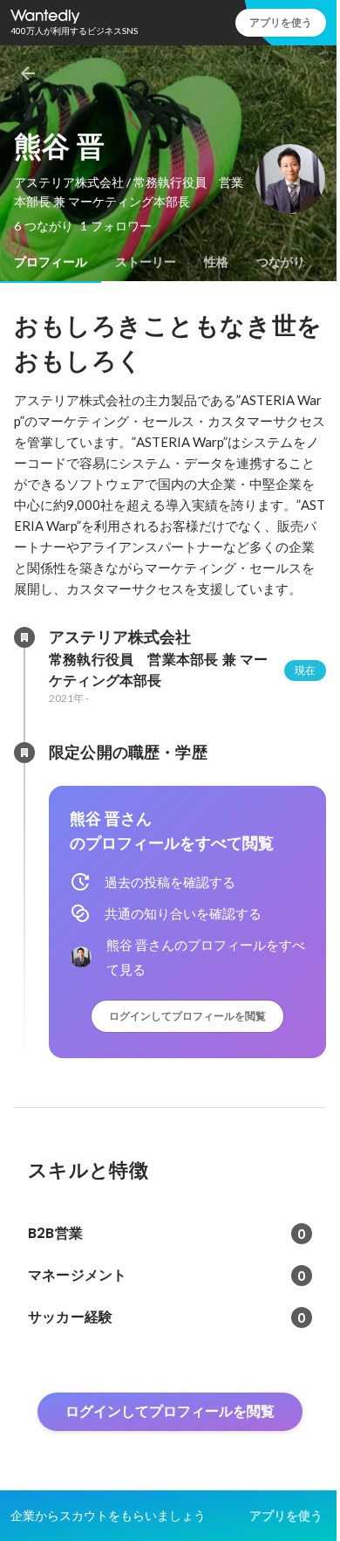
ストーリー (145, 262)
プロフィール (50, 262)
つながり (280, 262)
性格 (216, 262)
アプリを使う (280, 22)
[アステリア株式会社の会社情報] (24, 637)
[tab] (50, 262)
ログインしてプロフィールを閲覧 (187, 1015)
